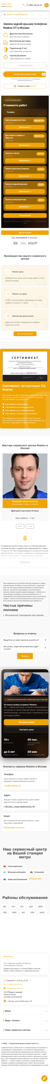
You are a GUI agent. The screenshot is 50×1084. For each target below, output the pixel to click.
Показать (25, 656)
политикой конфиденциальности (28, 79)
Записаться (24, 127)
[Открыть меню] (46, 5)
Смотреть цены (26, 729)
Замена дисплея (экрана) (17, 168)
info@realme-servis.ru (14, 828)
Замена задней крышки (16, 184)
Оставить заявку (26, 722)
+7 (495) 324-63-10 (34, 5)
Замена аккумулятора (15, 199)
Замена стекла (12, 153)
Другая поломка (25, 233)
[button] (20, 526)
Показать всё (25, 215)
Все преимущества (25, 334)
